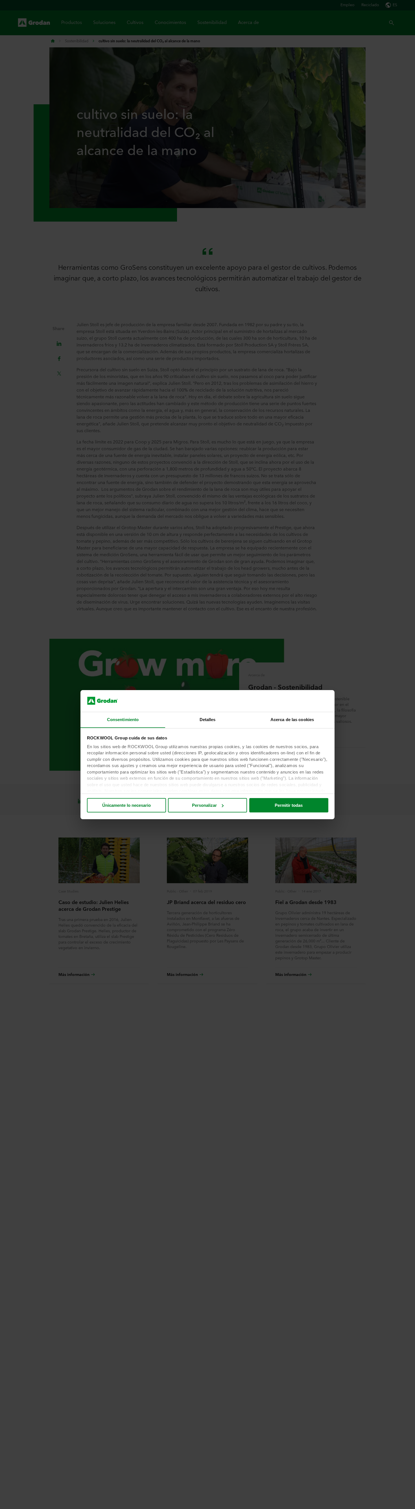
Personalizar (204, 805)
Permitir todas (289, 805)
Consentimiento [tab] (123, 719)
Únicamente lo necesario (126, 805)
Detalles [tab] (208, 719)
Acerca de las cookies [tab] (292, 719)
